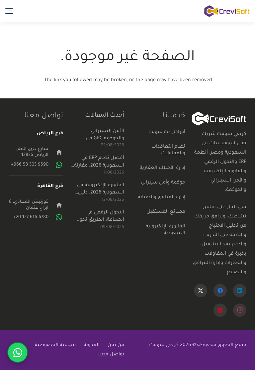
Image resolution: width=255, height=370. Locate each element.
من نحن (116, 345)
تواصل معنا (111, 354)
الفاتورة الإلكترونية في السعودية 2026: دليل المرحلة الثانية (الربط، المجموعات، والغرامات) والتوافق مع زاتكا (98, 190)
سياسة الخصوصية (55, 345)
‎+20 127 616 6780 (30, 217)
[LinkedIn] (239, 290)
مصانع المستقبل (165, 212)
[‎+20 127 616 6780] (55, 217)
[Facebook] (220, 290)
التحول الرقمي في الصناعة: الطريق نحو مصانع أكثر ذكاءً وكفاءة (98, 217)
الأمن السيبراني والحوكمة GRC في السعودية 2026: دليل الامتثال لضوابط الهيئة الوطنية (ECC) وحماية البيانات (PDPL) (99, 136)
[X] (200, 290)
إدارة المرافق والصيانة (161, 197)
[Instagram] (239, 310)
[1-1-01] (227, 11)
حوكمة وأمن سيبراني (163, 182)
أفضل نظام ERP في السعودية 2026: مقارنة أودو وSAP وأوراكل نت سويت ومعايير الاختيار (99, 163)
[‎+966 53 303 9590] (55, 165)
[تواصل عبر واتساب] (17, 352)
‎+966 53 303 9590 (29, 164)
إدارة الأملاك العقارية (162, 168)
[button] (9, 11)
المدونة (92, 345)
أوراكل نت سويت (166, 132)
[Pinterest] (220, 310)
